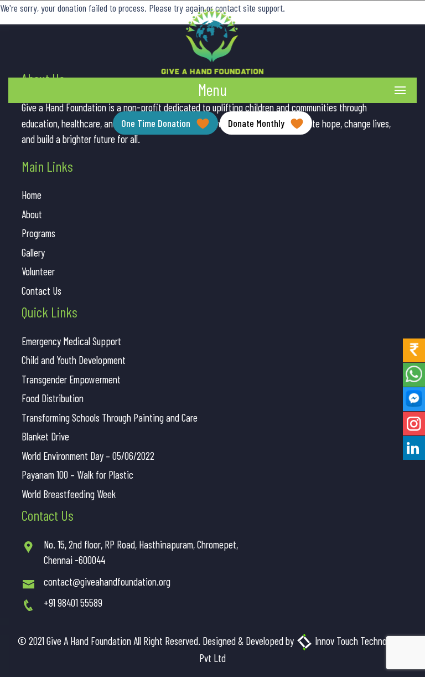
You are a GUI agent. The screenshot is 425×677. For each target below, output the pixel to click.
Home (32, 194)
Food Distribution (53, 398)
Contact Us (41, 290)
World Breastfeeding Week (69, 494)
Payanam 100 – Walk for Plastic (77, 474)
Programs (38, 233)
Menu (212, 89)
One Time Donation (157, 123)
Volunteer (38, 271)
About (32, 214)
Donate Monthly (257, 123)
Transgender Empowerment (71, 379)
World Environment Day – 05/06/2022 (88, 455)
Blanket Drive (45, 436)
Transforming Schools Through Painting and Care (110, 417)
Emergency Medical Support (71, 341)
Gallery (33, 252)
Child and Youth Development (74, 359)
